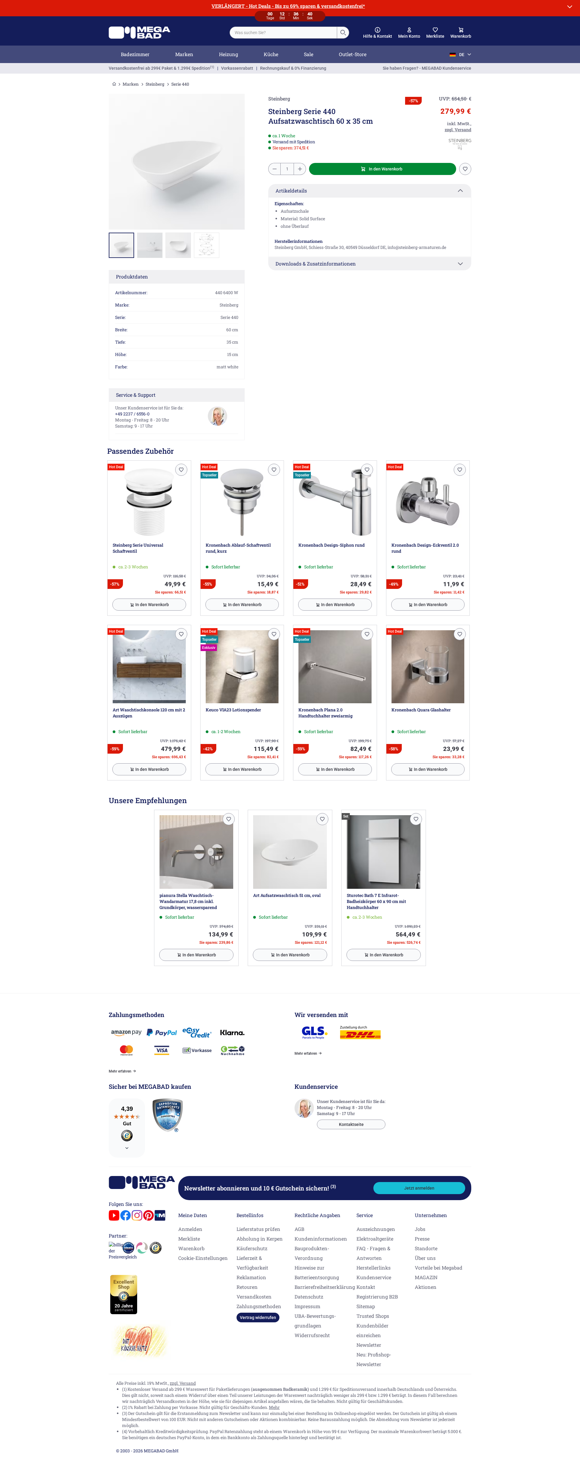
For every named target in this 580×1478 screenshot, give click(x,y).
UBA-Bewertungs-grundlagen (315, 1321)
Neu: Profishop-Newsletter (373, 1359)
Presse (422, 1238)
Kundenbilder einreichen (372, 1330)
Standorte (426, 1248)
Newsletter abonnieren (260, 1188)
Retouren (247, 1287)
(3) (333, 1186)
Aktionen (426, 1287)
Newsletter (368, 1345)
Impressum (307, 1306)
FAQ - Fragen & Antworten (373, 1253)
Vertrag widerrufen (258, 1317)
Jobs (420, 1229)
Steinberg (155, 84)
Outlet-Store (352, 54)
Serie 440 (180, 84)
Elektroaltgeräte (374, 1238)
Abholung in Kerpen (260, 1238)
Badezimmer (135, 54)
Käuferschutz (252, 1248)
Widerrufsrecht (312, 1335)
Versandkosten (254, 1296)
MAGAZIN (426, 1277)
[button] (377, 33)
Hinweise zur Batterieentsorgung (317, 1272)
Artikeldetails (291, 190)
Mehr (274, 1407)
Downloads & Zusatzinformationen (316, 263)
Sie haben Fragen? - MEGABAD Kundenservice (427, 68)
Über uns (425, 1258)
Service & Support (136, 395)
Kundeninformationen (321, 1238)
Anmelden (190, 1229)
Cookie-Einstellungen (203, 1258)
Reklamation (251, 1277)
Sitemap (365, 1306)
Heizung (228, 54)
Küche (271, 54)
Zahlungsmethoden (259, 1306)
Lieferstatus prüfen (258, 1229)
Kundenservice (373, 1277)
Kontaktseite (351, 1124)
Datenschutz (309, 1296)
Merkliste (189, 1238)
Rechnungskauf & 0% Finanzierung (293, 68)
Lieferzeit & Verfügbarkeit (252, 1263)
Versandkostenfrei (159, 68)
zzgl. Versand (183, 1383)
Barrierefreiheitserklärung (325, 1287)
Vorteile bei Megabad (438, 1267)
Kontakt (365, 1287)
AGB (299, 1229)
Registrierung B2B (377, 1296)
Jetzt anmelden (419, 1188)
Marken (184, 54)
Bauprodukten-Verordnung (312, 1253)
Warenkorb (191, 1248)
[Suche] (343, 33)
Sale (308, 54)
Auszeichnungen (375, 1229)
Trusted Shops (372, 1316)
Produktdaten (132, 276)
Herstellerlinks (373, 1267)
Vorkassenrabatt (237, 68)
